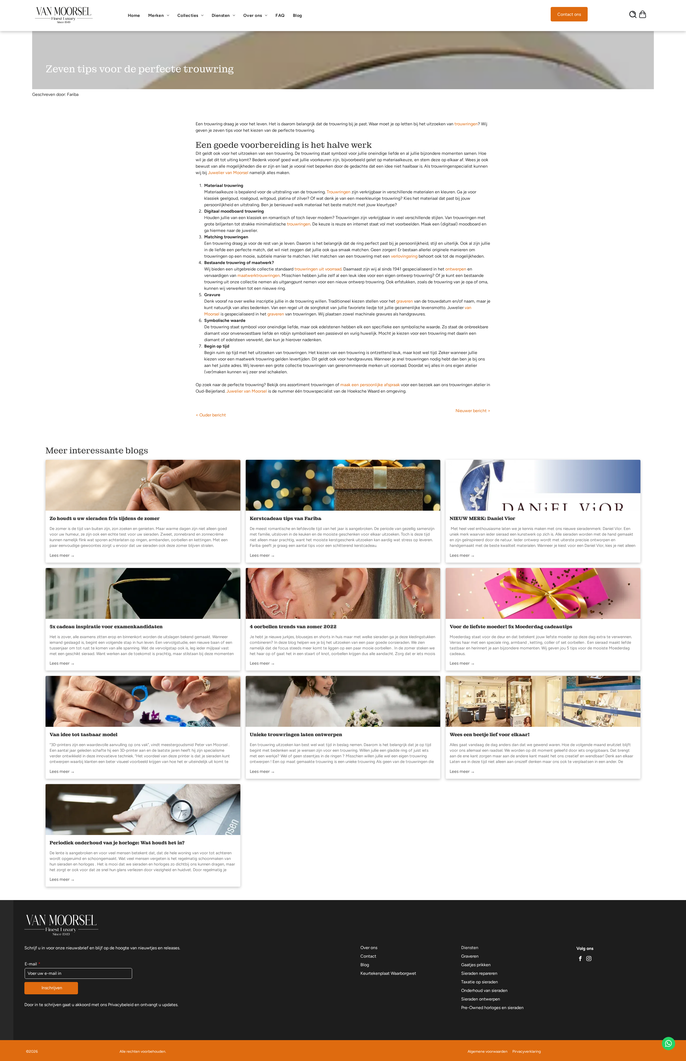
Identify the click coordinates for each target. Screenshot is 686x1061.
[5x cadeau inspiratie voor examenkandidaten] (143, 593)
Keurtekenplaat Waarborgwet (388, 973)
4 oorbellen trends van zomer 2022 (293, 626)
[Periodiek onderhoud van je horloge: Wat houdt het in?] (143, 809)
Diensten (469, 947)
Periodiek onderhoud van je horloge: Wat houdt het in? (117, 843)
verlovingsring (404, 256)
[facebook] (580, 959)
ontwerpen (455, 269)
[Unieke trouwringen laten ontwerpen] (343, 701)
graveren (404, 301)
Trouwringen (339, 191)
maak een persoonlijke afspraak (370, 384)
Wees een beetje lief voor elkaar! (490, 734)
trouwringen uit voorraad (317, 269)
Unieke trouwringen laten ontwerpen (296, 734)
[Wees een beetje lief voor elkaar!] (543, 701)
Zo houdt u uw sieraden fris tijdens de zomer (105, 518)
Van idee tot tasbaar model (83, 734)
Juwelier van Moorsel (228, 172)
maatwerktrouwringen (258, 275)
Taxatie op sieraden (479, 981)
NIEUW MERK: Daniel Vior (482, 518)
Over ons (368, 947)
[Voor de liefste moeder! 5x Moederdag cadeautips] (543, 593)
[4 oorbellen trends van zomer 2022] (343, 593)
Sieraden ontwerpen (480, 999)
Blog (364, 964)
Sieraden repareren (479, 973)
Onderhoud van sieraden (484, 990)
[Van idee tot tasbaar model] (143, 701)
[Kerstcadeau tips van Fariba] (343, 485)
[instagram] (588, 959)
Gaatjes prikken (476, 964)
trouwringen (466, 123)
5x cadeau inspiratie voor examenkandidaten (106, 626)
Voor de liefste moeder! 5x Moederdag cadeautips (511, 626)
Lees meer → (62, 555)
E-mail (31, 963)
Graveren (470, 956)
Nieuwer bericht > (473, 410)
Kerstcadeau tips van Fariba (285, 518)
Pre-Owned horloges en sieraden (492, 1007)
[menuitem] (135, 15)
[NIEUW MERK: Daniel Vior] (543, 485)
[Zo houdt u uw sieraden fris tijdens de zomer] (143, 485)
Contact (368, 956)
